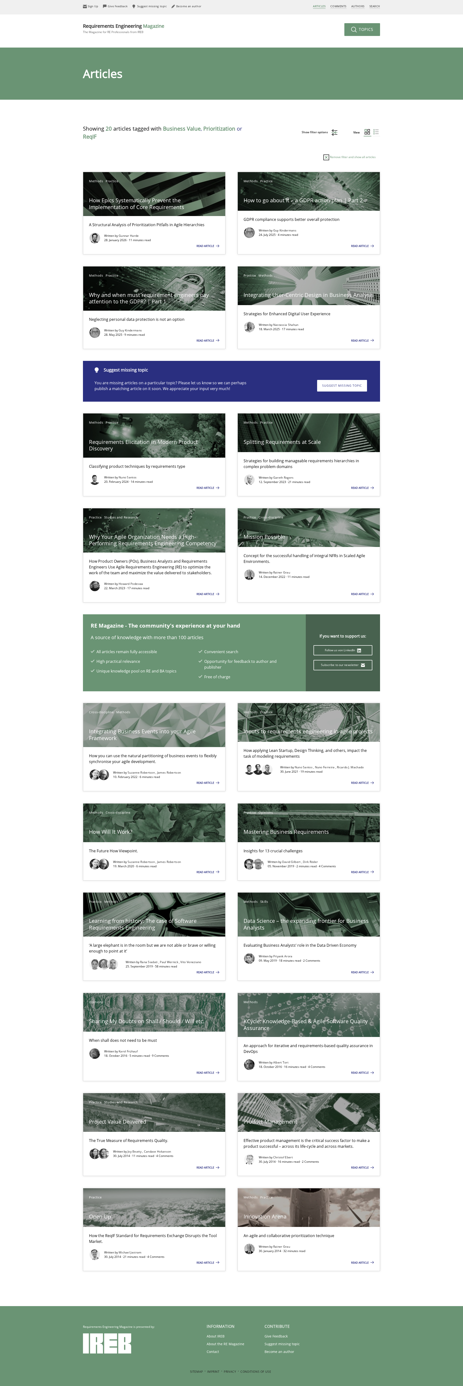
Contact (213, 1351)
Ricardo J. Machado (350, 767)
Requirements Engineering (123, 28)
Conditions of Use (255, 1372)
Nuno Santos (127, 477)
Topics (365, 29)
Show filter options (315, 132)
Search (374, 6)
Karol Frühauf (128, 1051)
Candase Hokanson (157, 1151)
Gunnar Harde (129, 236)
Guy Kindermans (284, 230)
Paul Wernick (169, 962)
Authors (358, 6)
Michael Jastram (130, 1252)
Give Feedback (276, 1336)
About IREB (216, 1336)
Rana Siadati (149, 962)
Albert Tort (280, 1062)
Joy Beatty (135, 1151)
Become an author (279, 1351)
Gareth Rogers (283, 478)
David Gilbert (291, 862)
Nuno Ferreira (325, 767)
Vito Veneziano (190, 962)
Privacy (230, 1372)
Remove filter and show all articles (352, 157)
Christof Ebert (283, 1157)
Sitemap (196, 1372)
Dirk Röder (310, 862)
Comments (338, 6)
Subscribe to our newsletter (340, 665)
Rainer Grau (281, 572)
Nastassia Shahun (286, 325)
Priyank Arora (283, 956)
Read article (206, 246)
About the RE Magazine (225, 1344)
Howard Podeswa (131, 584)
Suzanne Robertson (142, 772)
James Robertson (169, 772)
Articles (319, 6)
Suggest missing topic (342, 386)
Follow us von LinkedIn (340, 650)
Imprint (213, 1372)
